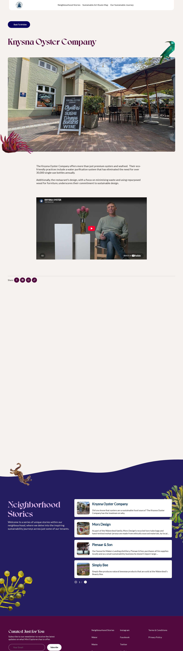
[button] (85, 582)
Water (94, 637)
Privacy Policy (155, 637)
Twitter (123, 644)
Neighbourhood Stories (103, 630)
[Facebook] (16, 280)
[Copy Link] (34, 280)
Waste (95, 644)
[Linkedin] (22, 280)
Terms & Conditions (157, 630)
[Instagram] (28, 280)
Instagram (124, 630)
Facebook (125, 637)
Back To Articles (20, 24)
